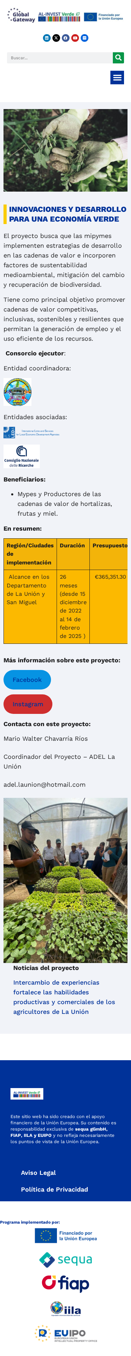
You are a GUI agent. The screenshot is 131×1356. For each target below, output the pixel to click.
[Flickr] (84, 38)
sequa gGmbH (90, 1129)
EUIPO (45, 1135)
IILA (27, 1135)
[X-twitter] (56, 38)
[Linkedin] (47, 38)
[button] (117, 77)
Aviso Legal (38, 1172)
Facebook (27, 679)
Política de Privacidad (54, 1189)
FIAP (15, 1135)
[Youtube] (75, 38)
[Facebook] (66, 38)
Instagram (28, 704)
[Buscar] (118, 57)
